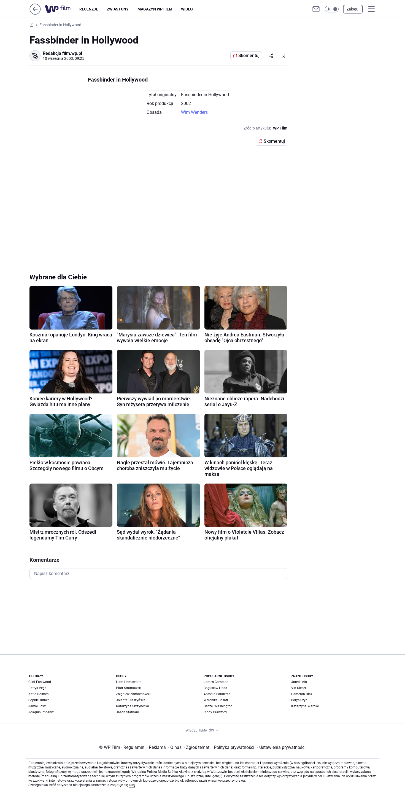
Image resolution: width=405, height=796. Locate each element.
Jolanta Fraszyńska (130, 700)
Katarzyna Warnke (305, 706)
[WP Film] (62, 9)
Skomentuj (249, 55)
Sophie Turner (38, 700)
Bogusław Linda (215, 688)
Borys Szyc (299, 700)
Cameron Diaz (301, 694)
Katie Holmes (38, 694)
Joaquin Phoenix (41, 712)
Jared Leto (299, 682)
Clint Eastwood (39, 682)
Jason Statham (127, 712)
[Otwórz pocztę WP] (316, 9)
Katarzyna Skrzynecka (132, 706)
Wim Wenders (194, 112)
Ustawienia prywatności (281, 747)
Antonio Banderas (217, 694)
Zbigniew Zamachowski (133, 694)
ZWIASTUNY (118, 9)
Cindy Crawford (215, 712)
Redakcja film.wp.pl (62, 53)
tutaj (132, 785)
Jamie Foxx (37, 706)
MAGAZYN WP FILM (154, 9)
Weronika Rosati (216, 700)
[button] (332, 9)
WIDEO (187, 9)
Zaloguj (353, 9)
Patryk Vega (37, 688)
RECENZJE (88, 9)
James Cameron (216, 682)
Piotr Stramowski (129, 688)
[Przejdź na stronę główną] (35, 13)
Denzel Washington (218, 706)
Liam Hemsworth (129, 682)
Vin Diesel (298, 688)
